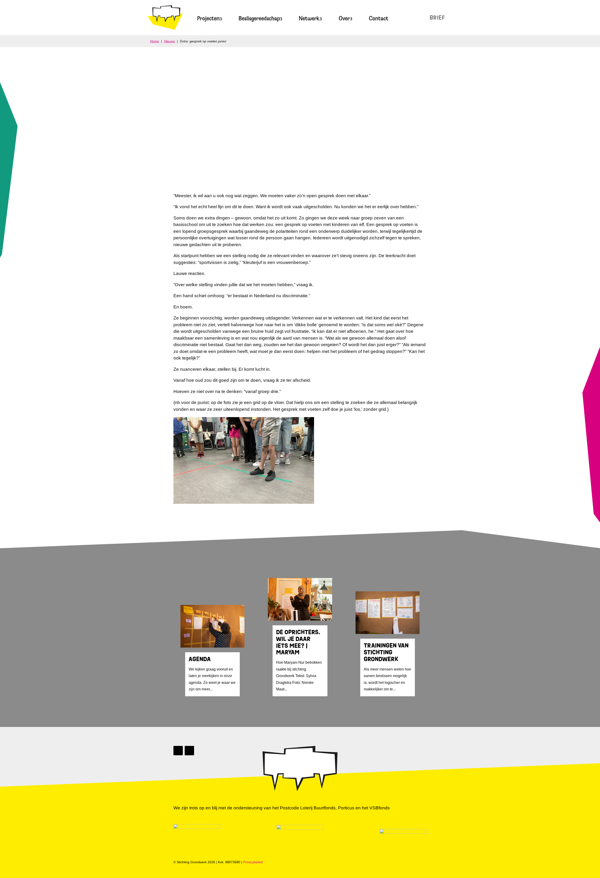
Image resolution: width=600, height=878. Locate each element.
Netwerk (309, 18)
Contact (378, 18)
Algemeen (196, 157)
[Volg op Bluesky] (189, 750)
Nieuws (426, 17)
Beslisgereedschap (259, 18)
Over (344, 18)
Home (154, 41)
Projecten (208, 18)
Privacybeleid (253, 862)
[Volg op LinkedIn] (178, 750)
